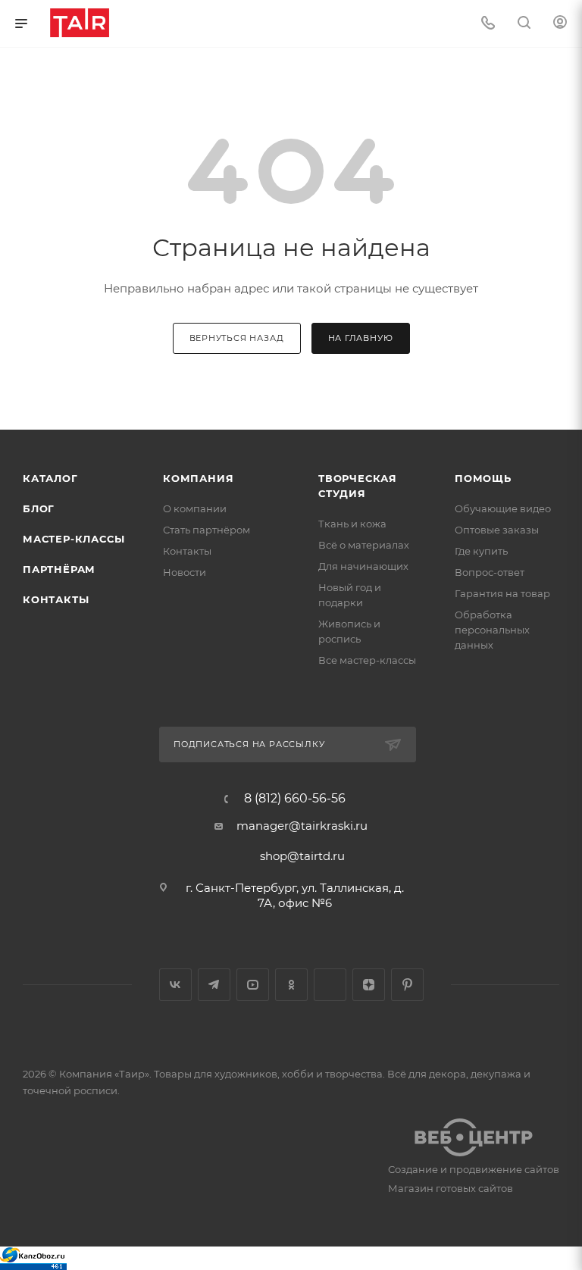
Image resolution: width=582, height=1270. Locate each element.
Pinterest (407, 984)
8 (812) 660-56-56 (295, 799)
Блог (39, 508)
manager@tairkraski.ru (302, 825)
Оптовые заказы (497, 530)
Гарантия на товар (502, 593)
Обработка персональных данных (492, 629)
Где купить (481, 551)
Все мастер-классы (367, 660)
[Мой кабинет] (560, 24)
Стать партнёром (206, 530)
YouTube (252, 984)
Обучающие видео (503, 508)
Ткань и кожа (352, 524)
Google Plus (330, 984)
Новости (184, 572)
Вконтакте (175, 984)
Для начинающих (363, 566)
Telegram (214, 984)
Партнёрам (59, 569)
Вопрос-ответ (489, 572)
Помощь (483, 478)
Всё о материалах (363, 545)
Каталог (50, 478)
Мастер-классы (73, 539)
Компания (198, 478)
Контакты (56, 599)
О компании (195, 508)
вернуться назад (236, 338)
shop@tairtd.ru (302, 856)
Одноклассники (291, 984)
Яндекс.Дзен (368, 984)
